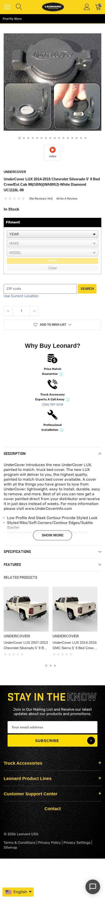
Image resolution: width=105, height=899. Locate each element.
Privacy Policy (49, 843)
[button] (52, 325)
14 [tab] (77, 138)
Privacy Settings (76, 843)
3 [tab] (28, 138)
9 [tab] (55, 138)
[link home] (53, 6)
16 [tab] (85, 138)
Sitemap (10, 847)
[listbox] (52, 234)
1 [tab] (20, 138)
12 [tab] (68, 138)
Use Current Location (21, 296)
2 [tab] (24, 138)
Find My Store (12, 18)
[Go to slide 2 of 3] (51, 666)
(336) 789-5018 (52, 404)
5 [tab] (37, 138)
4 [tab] (33, 138)
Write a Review (66, 198)
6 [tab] (41, 138)
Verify (52, 261)
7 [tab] (46, 138)
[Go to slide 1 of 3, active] (46, 666)
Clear (52, 268)
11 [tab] (63, 138)
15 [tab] (81, 138)
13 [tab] (72, 138)
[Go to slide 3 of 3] (55, 666)
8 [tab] (50, 138)
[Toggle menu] (7, 6)
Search (87, 289)
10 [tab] (59, 138)
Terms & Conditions (19, 843)
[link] (26, 609)
